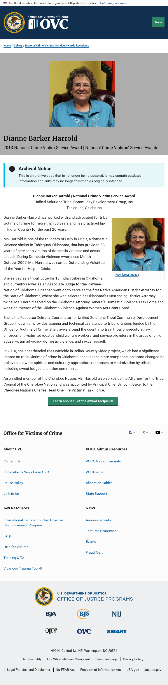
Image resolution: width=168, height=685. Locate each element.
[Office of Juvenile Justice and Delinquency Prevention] (51, 635)
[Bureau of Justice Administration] (51, 617)
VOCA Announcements (103, 461)
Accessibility (32, 659)
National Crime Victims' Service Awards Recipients (57, 45)
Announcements (98, 520)
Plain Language (106, 659)
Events (91, 541)
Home (7, 45)
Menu (158, 22)
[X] (147, 435)
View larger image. (126, 274)
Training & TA (14, 557)
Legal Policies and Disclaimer (28, 670)
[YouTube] (160, 435)
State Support (96, 493)
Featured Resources (101, 531)
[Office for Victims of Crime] (84, 634)
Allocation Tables (99, 483)
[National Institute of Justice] (116, 617)
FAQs (8, 536)
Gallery (18, 45)
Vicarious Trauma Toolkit (23, 568)
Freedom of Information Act (100, 670)
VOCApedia (94, 472)
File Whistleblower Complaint (68, 659)
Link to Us (11, 493)
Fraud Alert (94, 552)
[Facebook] (133, 435)
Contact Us (12, 461)
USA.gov (132, 670)
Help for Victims (16, 547)
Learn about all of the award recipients (83, 401)
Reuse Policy (13, 483)
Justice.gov (152, 670)
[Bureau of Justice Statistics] (84, 620)
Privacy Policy (133, 659)
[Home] (50, 22)
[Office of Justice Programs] (14, 22)
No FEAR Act (65, 670)
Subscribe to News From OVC (26, 472)
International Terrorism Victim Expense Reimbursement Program (33, 522)
